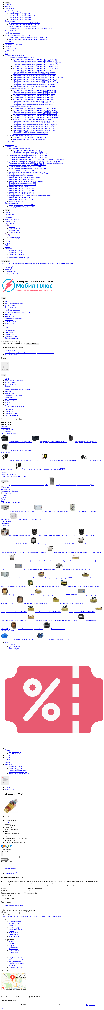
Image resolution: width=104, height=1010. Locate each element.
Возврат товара (14, 927)
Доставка (8, 241)
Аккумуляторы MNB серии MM (20, 14)
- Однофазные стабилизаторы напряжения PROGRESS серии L (35, 110)
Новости (12, 227)
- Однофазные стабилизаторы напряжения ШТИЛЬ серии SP (34, 95)
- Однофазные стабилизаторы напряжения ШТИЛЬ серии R (34, 94)
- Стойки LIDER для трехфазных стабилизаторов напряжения (34, 72)
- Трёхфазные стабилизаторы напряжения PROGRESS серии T (34, 126)
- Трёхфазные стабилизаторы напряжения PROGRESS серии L (34, 123)
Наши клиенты (10, 221)
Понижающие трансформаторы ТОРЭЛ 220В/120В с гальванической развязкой (36, 163)
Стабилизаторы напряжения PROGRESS (23, 106)
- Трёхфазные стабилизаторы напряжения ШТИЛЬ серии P (33, 103)
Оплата (7, 239)
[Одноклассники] (4, 846)
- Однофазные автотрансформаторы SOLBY (28, 150)
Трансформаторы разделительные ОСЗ (22, 183)
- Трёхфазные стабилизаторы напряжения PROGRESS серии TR (35, 130)
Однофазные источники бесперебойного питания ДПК (28, 37)
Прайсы (7, 243)
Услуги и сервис (10, 214)
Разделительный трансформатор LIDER (23, 170)
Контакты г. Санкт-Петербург (19, 258)
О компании (11, 916)
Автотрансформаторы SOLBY (19, 148)
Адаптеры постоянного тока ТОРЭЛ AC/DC (24, 24)
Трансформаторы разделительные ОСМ (22, 185)
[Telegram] (6, 846)
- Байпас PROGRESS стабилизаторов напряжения (30, 132)
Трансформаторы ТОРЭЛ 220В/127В (21, 194)
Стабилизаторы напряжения (14, 55)
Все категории (10, 10)
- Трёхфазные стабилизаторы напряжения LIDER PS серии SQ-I (35, 81)
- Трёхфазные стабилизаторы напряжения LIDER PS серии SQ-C (35, 75)
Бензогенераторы (11, 30)
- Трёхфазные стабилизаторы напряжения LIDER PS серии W (34, 86)
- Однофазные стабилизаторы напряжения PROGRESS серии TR (35, 117)
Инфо (7, 225)
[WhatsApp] (8, 846)
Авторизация (13, 273)
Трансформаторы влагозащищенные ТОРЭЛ (24, 177)
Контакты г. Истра (15, 252)
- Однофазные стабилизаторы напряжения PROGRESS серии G (35, 108)
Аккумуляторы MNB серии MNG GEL (22, 15)
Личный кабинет (15, 922)
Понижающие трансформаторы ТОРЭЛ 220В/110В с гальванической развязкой (36, 161)
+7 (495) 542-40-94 (15, 958)
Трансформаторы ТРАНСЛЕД (19, 197)
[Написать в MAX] (2, 361)
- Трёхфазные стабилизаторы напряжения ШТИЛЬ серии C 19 (34, 101)
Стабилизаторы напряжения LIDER (21, 57)
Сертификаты (9, 216)
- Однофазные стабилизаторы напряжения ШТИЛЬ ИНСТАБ (34, 90)
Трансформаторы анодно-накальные (21, 176)
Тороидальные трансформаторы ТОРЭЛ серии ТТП (27, 172)
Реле (6, 54)
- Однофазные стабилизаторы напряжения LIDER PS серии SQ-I (35, 66)
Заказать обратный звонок (14, 347)
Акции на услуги (15, 238)
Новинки (8, 4)
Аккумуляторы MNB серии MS (20, 19)
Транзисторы (9, 145)
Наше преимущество (12, 219)
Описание (8, 867)
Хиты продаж (9, 6)
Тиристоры (9, 143)
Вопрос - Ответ (11, 873)
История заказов (14, 923)
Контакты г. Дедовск (16, 250)
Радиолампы (9, 50)
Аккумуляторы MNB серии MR (20, 17)
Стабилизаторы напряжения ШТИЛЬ (22, 88)
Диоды (7, 32)
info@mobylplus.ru (15, 962)
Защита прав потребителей (13, 933)
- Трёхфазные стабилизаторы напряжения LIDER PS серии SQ (34, 74)
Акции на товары (15, 236)
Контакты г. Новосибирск (18, 256)
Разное (7, 52)
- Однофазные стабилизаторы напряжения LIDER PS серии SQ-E (35, 65)
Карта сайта (50, 916)
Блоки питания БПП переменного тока (22, 26)
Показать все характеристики (15, 842)
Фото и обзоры (14, 230)
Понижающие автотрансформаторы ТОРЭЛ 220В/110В (28, 156)
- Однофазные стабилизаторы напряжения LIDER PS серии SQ (35, 59)
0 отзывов (8, 818)
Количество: (5, 851)
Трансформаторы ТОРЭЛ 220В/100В (21, 188)
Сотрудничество (10, 223)
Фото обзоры (13, 949)
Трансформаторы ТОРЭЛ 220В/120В (21, 192)
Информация (13, 947)
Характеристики (10, 869)
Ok (2, 1008)
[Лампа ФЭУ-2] (11, 813)
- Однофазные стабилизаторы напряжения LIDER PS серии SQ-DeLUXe (38, 63)
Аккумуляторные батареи (14, 12)
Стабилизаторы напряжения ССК (20, 136)
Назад (7, 2)
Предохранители (11, 48)
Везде (7, 301)
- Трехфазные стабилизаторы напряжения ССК (29, 139)
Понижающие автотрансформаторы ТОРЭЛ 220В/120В (28, 157)
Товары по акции (11, 8)
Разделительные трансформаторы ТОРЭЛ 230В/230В (27, 168)
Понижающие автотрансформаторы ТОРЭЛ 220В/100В (28, 154)
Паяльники (9, 46)
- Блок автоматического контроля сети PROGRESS (30, 134)
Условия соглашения (16, 936)
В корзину (5, 859)
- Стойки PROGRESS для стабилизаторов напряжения (32, 119)
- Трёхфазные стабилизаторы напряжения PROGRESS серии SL (35, 125)
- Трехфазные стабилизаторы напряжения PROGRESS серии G (35, 121)
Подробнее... (90, 1005)
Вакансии (8, 218)
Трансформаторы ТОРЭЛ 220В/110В (21, 190)
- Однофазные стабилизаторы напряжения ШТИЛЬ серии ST (34, 97)
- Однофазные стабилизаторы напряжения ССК (29, 137)
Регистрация (13, 275)
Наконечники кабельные (13, 45)
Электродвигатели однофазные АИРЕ (22, 205)
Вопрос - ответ (14, 952)
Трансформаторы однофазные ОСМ (21, 179)
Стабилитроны (10, 141)
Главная (7, 212)
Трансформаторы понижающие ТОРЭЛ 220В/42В (26, 181)
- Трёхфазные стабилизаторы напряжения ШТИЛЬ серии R (33, 105)
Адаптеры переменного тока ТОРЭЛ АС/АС (24, 23)
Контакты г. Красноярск (17, 254)
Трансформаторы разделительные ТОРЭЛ (23, 186)
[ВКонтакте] (2, 846)
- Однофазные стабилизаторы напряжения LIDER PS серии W (34, 70)
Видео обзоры (14, 950)
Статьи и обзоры (15, 228)
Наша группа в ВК (15, 967)
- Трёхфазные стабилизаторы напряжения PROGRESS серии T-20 (35, 128)
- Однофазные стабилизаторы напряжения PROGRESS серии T (35, 114)
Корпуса (8, 41)
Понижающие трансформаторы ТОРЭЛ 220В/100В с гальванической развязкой (36, 159)
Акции (7, 234)
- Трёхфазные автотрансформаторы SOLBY (28, 152)
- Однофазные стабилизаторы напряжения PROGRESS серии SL (35, 112)
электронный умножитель (14, 905)
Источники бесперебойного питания (17, 35)
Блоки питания (10, 21)
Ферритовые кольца (16, 201)
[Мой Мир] (11, 846)
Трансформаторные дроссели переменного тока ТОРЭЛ (28, 174)
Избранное (12, 925)
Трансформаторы (11, 146)
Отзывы (7, 247)
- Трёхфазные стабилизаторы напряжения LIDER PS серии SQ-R (35, 83)
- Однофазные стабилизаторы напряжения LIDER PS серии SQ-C (35, 61)
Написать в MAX (17, 960)
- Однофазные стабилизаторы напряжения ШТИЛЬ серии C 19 (35, 92)
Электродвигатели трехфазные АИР (21, 207)
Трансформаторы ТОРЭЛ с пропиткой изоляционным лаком (30, 196)
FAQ (6, 245)
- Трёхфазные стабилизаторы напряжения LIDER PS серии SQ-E (35, 79)
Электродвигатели (11, 203)
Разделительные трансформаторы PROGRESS (25, 166)
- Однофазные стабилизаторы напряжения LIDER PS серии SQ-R (35, 68)
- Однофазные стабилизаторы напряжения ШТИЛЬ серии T (34, 99)
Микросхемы (9, 43)
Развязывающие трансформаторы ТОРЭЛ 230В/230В (27, 165)
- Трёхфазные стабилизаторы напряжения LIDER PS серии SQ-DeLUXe (38, 77)
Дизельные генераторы (13, 34)
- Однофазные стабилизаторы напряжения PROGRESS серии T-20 (36, 115)
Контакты (8, 248)
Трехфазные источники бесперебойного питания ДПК (28, 39)
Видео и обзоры (14, 232)
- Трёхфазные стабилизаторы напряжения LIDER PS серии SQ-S (35, 85)
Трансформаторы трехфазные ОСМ (21, 199)
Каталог (6, 424)
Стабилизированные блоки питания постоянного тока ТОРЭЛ (30, 28)
